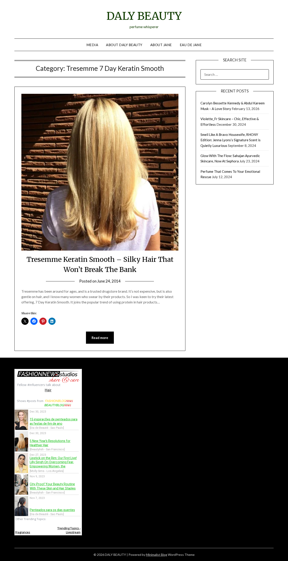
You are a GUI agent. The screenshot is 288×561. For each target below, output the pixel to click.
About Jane (161, 45)
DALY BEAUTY (144, 16)
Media (92, 45)
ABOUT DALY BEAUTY (124, 45)
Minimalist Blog (156, 555)
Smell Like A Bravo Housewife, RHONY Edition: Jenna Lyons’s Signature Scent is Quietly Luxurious (230, 140)
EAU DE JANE (191, 45)
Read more (100, 338)
